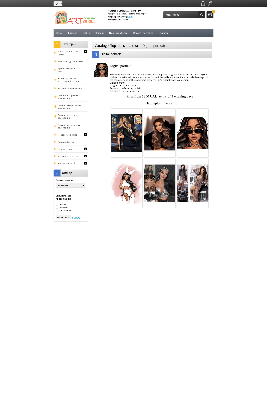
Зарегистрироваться (203, 3)
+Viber (129, 16)
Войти (210, 3)
